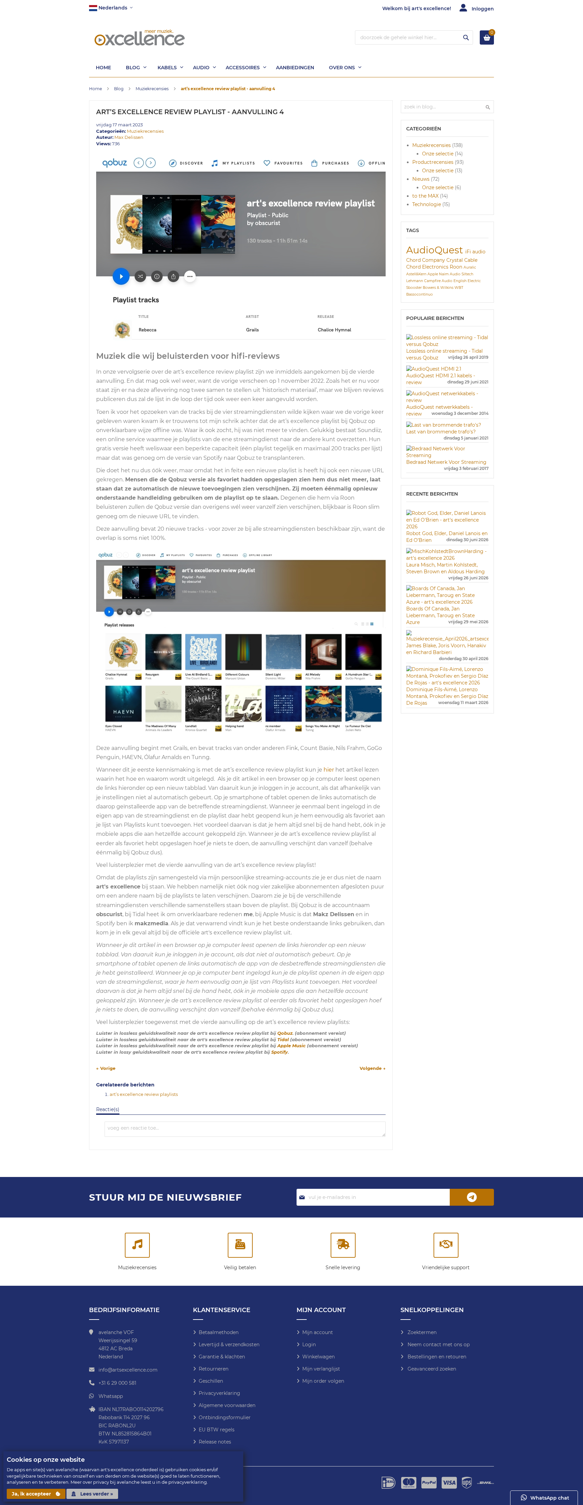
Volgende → (373, 1068)
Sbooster (414, 287)
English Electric (467, 281)
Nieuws (421, 179)
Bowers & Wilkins (438, 287)
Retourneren (213, 1369)
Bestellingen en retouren (436, 1357)
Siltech (467, 274)
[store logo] (139, 37)
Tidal (283, 1039)
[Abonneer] (472, 1197)
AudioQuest (435, 250)
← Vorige (105, 1068)
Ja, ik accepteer (32, 1494)
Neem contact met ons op (438, 1344)
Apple (433, 274)
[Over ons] (446, 1246)
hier (329, 770)
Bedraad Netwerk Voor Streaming (446, 462)
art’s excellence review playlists (144, 1094)
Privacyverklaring (219, 1393)
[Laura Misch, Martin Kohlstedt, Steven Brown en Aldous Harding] (447, 558)
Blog (119, 88)
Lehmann (415, 281)
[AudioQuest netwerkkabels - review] (447, 400)
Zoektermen (421, 1332)
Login (309, 1344)
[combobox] (414, 37)
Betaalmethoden (219, 1332)
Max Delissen (128, 137)
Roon (457, 267)
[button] (111, 8)
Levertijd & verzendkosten (229, 1344)
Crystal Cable (461, 260)
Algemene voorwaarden (227, 1405)
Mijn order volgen (323, 1381)
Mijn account (317, 1332)
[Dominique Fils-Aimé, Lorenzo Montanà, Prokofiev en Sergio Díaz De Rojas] (447, 683)
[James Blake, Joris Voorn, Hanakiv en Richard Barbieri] (447, 639)
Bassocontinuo (419, 294)
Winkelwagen (318, 1357)
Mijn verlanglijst (321, 1369)
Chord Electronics (428, 267)
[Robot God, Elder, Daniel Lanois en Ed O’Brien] (447, 527)
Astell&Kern (416, 274)
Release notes (215, 1442)
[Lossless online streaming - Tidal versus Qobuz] (447, 344)
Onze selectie (438, 154)
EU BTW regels (216, 1430)
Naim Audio (450, 274)
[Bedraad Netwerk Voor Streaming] (447, 455)
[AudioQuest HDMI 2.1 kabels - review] (433, 369)
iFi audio (475, 252)
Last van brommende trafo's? (441, 432)
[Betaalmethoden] (240, 1246)
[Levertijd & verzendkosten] (343, 1246)
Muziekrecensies (153, 88)
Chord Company (426, 260)
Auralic (470, 267)
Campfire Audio (438, 281)
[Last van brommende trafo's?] (443, 425)
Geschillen (211, 1381)
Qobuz (285, 1033)
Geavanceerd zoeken (431, 1369)
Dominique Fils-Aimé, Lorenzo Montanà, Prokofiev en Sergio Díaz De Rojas (447, 696)
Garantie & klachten (222, 1357)
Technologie (427, 204)
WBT (458, 287)
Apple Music (291, 1045)
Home (96, 88)
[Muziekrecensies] (137, 1246)
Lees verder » (96, 1494)
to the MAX (426, 196)
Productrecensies (433, 162)
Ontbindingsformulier (225, 1417)
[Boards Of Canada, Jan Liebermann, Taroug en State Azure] (447, 602)
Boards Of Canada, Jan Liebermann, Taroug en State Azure (440, 615)
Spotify (279, 1052)
